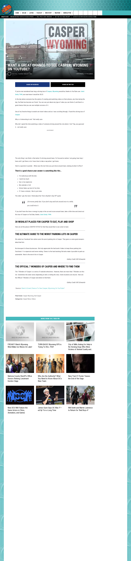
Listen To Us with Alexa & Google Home (84, 17)
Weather (57, 13)
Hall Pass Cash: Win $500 (44, 17)
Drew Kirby (14, 74)
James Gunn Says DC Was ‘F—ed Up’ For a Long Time (50, 408)
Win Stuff (48, 13)
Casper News (27, 299)
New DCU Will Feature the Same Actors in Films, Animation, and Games (18, 410)
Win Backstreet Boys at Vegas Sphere (22, 17)
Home (17, 13)
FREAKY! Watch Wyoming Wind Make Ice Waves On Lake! (20, 345)
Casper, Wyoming (53, 91)
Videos (34, 299)
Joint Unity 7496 (45, 214)
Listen (31, 13)
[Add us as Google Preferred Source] (80, 13)
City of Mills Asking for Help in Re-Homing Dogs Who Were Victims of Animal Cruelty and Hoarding (80, 347)
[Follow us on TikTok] (95, 13)
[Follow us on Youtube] (100, 13)
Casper (17, 115)
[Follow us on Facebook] (85, 13)
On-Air (24, 13)
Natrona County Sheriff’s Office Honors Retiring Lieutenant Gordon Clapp (20, 378)
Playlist (39, 13)
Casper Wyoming (28, 296)
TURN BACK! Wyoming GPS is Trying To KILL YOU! (49, 345)
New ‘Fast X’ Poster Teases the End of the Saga (79, 377)
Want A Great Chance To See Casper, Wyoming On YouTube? (43, 288)
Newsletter (67, 13)
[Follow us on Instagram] (90, 13)
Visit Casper (37, 296)
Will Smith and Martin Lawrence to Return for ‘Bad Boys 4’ (80, 408)
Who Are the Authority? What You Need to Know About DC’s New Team (50, 378)
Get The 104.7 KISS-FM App (62, 17)
